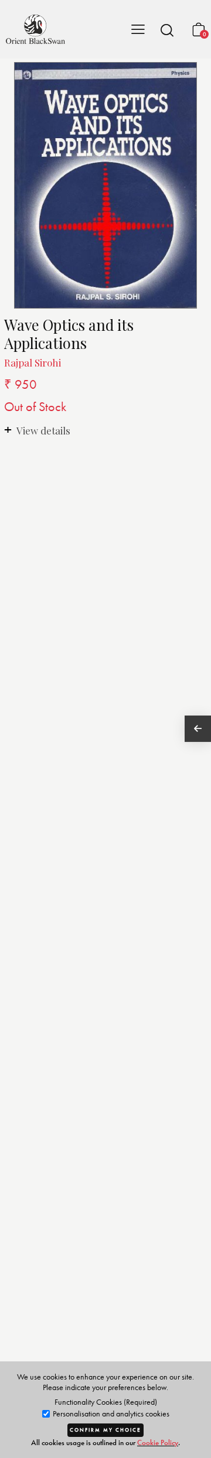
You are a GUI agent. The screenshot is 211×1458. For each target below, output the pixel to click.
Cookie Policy (157, 1442)
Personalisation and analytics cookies (110, 1413)
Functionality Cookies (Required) (106, 1402)
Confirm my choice (105, 1429)
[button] (167, 30)
